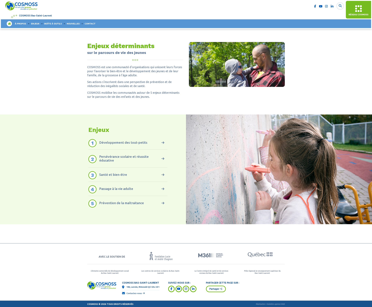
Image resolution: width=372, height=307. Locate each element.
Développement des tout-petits (123, 142)
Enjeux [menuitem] (35, 23)
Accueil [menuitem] (9, 23)
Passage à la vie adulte (116, 188)
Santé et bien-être (113, 174)
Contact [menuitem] (90, 23)
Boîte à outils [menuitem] (53, 23)
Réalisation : (270, 304)
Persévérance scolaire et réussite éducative (124, 158)
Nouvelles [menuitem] (73, 23)
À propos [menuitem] (20, 23)
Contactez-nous (134, 293)
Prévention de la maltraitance (121, 203)
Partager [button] (214, 289)
